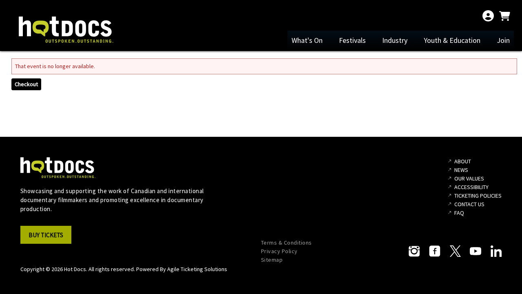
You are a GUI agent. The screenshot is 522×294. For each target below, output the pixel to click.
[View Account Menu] (488, 16)
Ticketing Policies (478, 195)
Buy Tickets (46, 235)
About (462, 161)
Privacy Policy (279, 251)
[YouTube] (475, 251)
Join (503, 40)
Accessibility (471, 187)
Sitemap (272, 259)
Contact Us (469, 204)
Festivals (352, 40)
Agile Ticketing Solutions (197, 269)
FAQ (459, 212)
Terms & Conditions (286, 242)
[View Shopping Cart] (504, 16)
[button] (48, 237)
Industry (394, 40)
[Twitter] (455, 251)
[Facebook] (434, 251)
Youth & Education (452, 40)
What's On (307, 40)
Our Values (469, 178)
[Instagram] (414, 251)
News (461, 170)
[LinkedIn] (496, 251)
